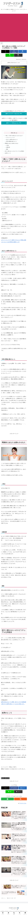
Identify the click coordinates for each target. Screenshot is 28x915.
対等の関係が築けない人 (11, 141)
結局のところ (8, 153)
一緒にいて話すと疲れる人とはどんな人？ (14, 135)
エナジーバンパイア (10, 137)
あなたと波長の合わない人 (12, 139)
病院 (7, 149)
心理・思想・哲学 (6, 778)
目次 (12, 132)
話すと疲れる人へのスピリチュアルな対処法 (14, 151)
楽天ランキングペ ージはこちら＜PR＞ (14, 113)
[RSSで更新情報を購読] (20, 799)
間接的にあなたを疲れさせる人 (11, 143)
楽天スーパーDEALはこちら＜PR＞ (14, 122)
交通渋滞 (8, 147)
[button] (18, 55)
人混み (7, 145)
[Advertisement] (14, 28)
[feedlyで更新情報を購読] (7, 799)
